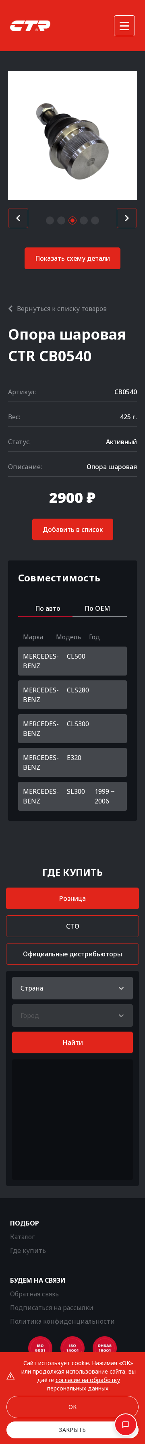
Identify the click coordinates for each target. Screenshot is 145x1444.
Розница (72, 898)
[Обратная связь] (125, 1424)
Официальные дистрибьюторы (72, 954)
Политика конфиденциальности (62, 1321)
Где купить (28, 1250)
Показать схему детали (72, 258)
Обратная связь (34, 1294)
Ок (72, 1407)
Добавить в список (73, 529)
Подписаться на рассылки (51, 1307)
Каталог (22, 1236)
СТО (72, 926)
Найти (72, 1042)
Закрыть (72, 1430)
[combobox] (21, 988)
